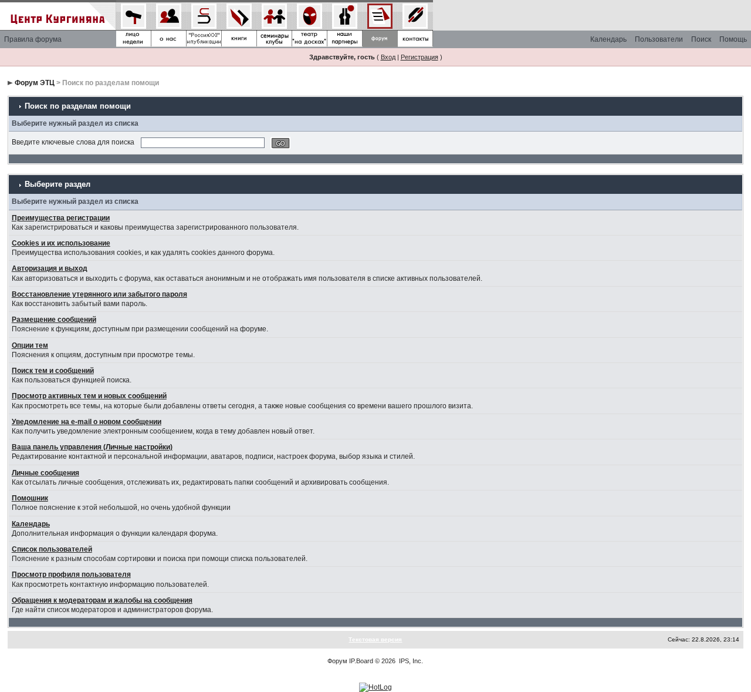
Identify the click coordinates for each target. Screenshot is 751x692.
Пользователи (659, 39)
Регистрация (419, 57)
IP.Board (361, 660)
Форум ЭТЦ (35, 83)
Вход (388, 57)
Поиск (701, 39)
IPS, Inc (410, 660)
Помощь (733, 39)
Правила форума (33, 39)
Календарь (608, 39)
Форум (337, 660)
